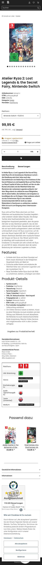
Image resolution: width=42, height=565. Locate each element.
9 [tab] (25, 66)
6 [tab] (18, 66)
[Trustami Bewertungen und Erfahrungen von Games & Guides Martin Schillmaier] (13, 497)
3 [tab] (12, 66)
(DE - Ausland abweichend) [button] (10, 142)
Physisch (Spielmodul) (26, 404)
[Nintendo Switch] (20, 366)
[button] (29, 2)
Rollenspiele (23, 381)
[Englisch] (20, 399)
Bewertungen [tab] (24, 166)
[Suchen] (38, 8)
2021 (20, 386)
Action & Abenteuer (25, 378)
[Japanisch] (20, 392)
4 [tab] (14, 66)
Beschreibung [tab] (8, 166)
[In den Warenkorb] (3, 22)
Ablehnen (21, 557)
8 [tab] (23, 66)
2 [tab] (10, 66)
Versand (19, 130)
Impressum (8, 538)
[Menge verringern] (4, 151)
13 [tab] (34, 66)
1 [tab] (7, 66)
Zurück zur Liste (8, 16)
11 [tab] (30, 66)
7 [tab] (21, 66)
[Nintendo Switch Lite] (26, 366)
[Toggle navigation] (3, 1)
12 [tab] (32, 66)
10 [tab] (27, 66)
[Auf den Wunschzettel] (35, 27)
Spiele (12, 100)
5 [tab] (16, 66)
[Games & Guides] (8, 2)
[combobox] (21, 115)
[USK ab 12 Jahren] (20, 373)
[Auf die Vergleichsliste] (29, 27)
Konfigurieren (21, 550)
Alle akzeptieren (21, 544)
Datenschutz (18, 538)
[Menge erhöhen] (37, 151)
